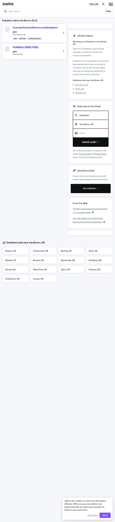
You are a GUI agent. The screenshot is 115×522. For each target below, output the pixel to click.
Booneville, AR (68, 260)
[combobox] (91, 115)
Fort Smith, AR (81, 85)
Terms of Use (84, 154)
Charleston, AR (12, 278)
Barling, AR (66, 250)
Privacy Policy (100, 154)
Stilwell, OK (10, 260)
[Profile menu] (103, 4)
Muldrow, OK (95, 260)
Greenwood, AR (40, 250)
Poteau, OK (10, 250)
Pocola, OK (10, 269)
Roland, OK (38, 260)
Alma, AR (93, 250)
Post (93, 4)
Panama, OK (95, 269)
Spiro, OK (65, 269)
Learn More (93, 515)
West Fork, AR (40, 269)
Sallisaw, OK (80, 92)
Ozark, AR (79, 89)
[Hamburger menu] (111, 4)
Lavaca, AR (38, 278)
